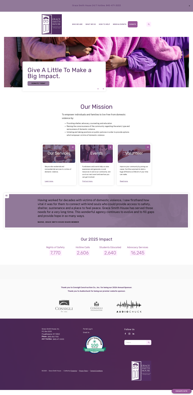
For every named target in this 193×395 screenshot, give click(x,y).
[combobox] (151, 24)
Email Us (86, 332)
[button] (189, 6)
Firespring (73, 371)
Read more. (124, 181)
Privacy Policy (83, 371)
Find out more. (87, 181)
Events (96, 153)
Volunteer (134, 153)
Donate (132, 24)
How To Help (104, 24)
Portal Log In (88, 329)
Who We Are (77, 24)
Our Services (59, 153)
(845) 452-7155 (53, 337)
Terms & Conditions (96, 371)
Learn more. (49, 181)
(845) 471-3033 (58, 339)
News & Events (119, 24)
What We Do (91, 24)
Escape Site (181, 391)
